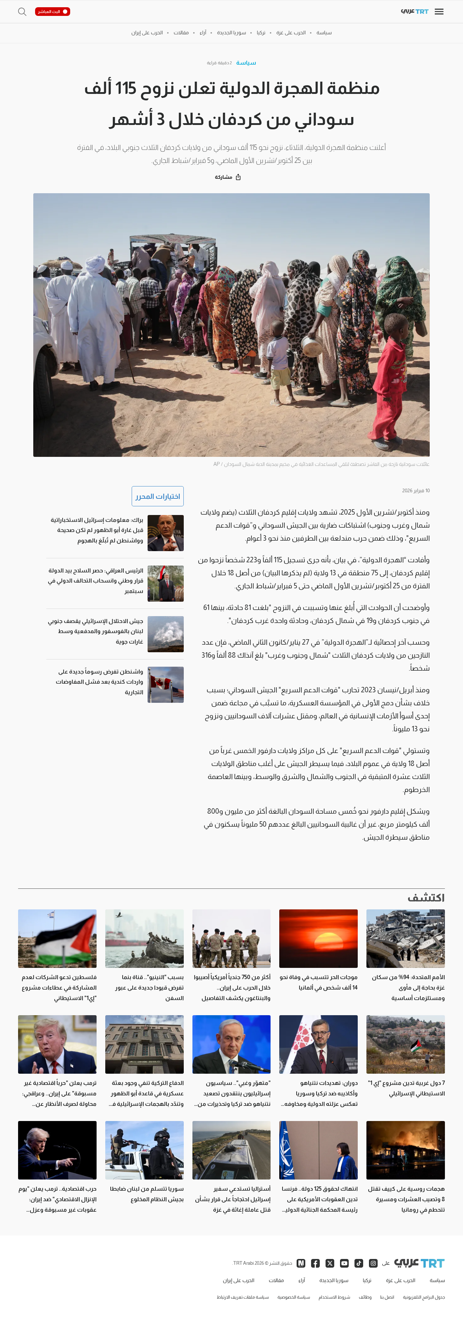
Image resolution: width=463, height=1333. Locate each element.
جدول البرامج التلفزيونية (424, 1297)
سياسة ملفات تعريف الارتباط (243, 1297)
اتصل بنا (387, 1297)
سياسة (246, 63)
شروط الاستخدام (334, 1297)
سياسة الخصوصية (293, 1297)
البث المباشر (49, 11)
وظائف (365, 1297)
